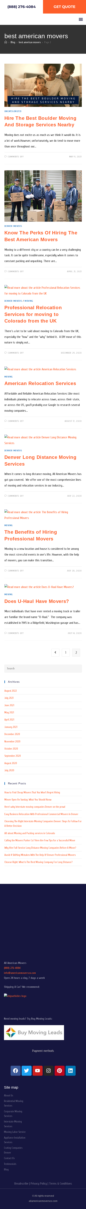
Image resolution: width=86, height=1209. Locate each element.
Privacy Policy (39, 1183)
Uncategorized (13, 111)
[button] (80, 19)
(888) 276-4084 (12, 968)
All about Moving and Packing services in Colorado (29, 833)
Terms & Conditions (60, 1183)
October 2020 (11, 748)
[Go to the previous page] (55, 653)
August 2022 (10, 690)
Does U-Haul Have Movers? (36, 601)
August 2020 (10, 763)
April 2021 (9, 719)
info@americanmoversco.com (20, 973)
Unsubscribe (21, 1183)
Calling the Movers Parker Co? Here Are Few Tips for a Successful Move (39, 840)
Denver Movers (13, 226)
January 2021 (10, 726)
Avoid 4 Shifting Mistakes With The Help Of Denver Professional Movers (40, 854)
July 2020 (9, 770)
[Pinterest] (60, 1071)
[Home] (5, 42)
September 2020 (12, 755)
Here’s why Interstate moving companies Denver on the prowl (34, 806)
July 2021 (9, 697)
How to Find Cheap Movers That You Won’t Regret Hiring (32, 792)
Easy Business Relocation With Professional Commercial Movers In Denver (41, 814)
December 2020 (12, 734)
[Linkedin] (71, 1071)
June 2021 (9, 705)
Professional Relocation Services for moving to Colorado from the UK (33, 314)
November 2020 (12, 741)
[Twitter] (27, 1071)
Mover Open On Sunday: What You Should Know (27, 799)
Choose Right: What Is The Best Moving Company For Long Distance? (38, 862)
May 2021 (9, 712)
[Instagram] (49, 1071)
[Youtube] (38, 1071)
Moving (29, 300)
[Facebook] (16, 1071)
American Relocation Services (40, 383)
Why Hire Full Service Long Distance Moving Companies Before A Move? (40, 847)
